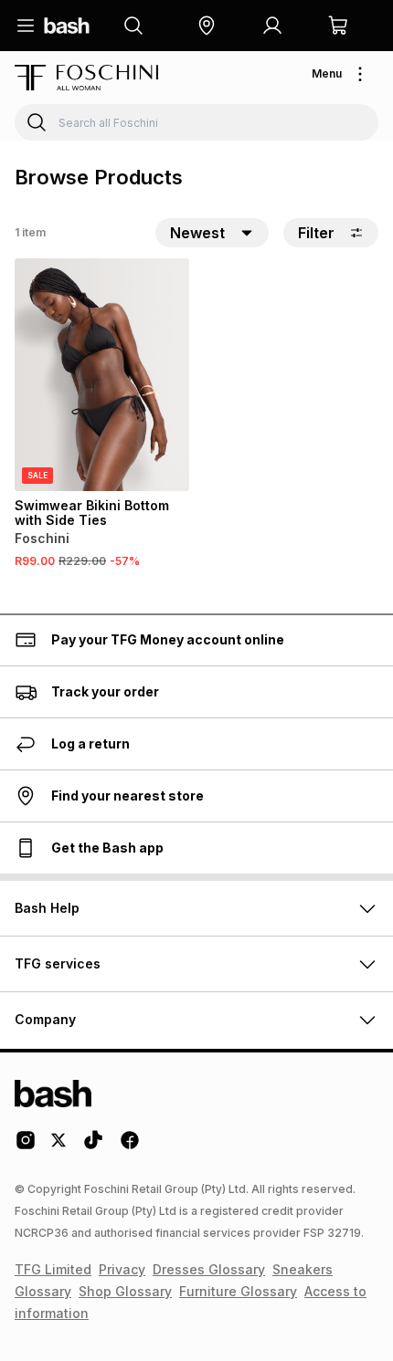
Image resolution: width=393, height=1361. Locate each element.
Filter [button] (316, 233)
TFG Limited (53, 1269)
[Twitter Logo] (59, 1146)
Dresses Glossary (209, 1269)
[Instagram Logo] (26, 1146)
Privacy (122, 1269)
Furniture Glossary (238, 1291)
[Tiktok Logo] (93, 1146)
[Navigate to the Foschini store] (86, 77)
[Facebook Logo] (130, 1146)
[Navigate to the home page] (67, 25)
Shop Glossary (125, 1291)
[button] (206, 26)
